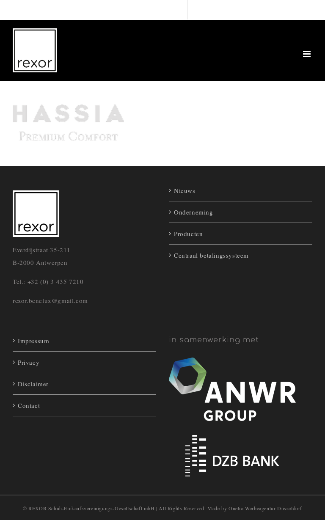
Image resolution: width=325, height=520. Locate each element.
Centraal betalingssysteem (211, 255)
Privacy (28, 362)
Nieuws (185, 190)
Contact (29, 405)
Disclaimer (33, 384)
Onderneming (193, 212)
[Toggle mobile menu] (307, 54)
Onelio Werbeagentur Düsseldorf (265, 508)
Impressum (33, 340)
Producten (188, 233)
